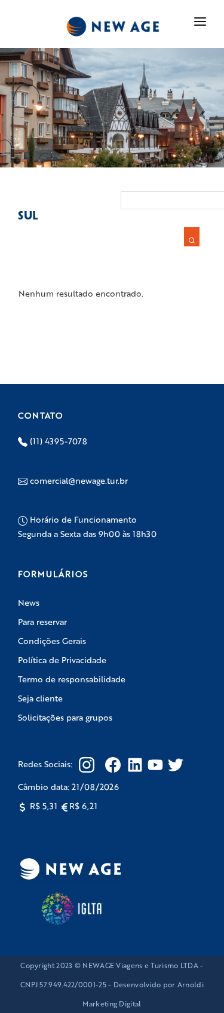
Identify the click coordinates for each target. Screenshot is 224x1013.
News (28, 602)
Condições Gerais (52, 640)
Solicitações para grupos (65, 717)
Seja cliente (40, 697)
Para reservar (42, 621)
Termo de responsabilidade (71, 678)
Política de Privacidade (62, 659)
